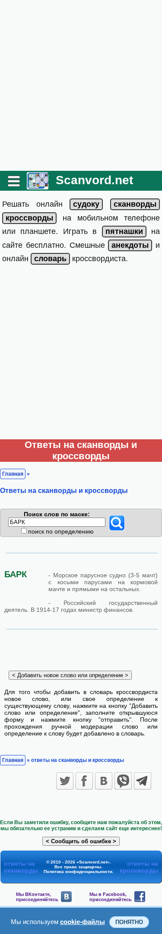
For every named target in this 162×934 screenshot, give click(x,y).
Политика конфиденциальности (78, 871)
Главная (12, 474)
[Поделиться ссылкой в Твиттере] (64, 781)
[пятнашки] (124, 231)
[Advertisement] (81, 85)
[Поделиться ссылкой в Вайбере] (123, 781)
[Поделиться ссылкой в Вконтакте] (103, 781)
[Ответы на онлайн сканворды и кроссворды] (37, 186)
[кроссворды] (29, 218)
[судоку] (86, 204)
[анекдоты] (130, 245)
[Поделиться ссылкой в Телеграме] (142, 781)
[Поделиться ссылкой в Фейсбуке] (84, 781)
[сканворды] (135, 204)
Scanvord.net (94, 180)
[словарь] (50, 258)
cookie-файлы (82, 921)
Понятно (129, 922)
